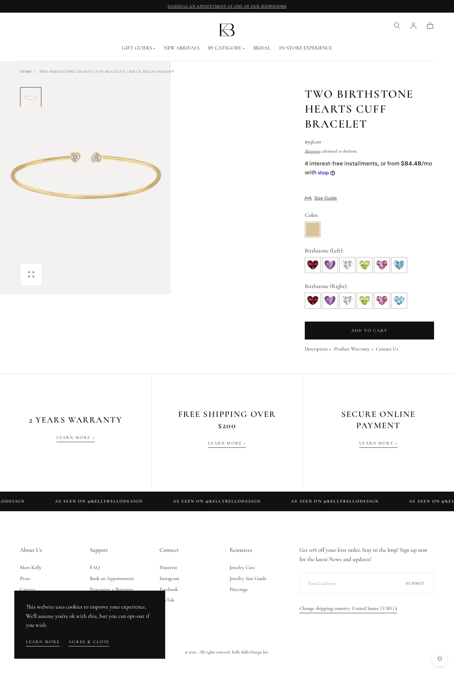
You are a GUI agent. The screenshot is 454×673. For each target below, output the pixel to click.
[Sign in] (413, 26)
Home (26, 71)
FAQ (95, 567)
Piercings (239, 589)
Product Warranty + (353, 349)
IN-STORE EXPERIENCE (305, 48)
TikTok (167, 600)
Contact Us (387, 349)
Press (25, 578)
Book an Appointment (112, 578)
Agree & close (88, 641)
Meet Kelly (31, 567)
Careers (27, 589)
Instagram (169, 578)
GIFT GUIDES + (138, 48)
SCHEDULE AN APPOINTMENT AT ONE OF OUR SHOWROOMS (227, 6)
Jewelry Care (242, 567)
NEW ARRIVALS (181, 48)
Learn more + (76, 437)
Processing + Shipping (111, 589)
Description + (318, 349)
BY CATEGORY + (226, 48)
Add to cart (369, 330)
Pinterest (168, 567)
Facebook (169, 589)
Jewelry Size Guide (248, 578)
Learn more (43, 641)
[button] (397, 26)
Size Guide (325, 198)
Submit (415, 583)
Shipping (312, 151)
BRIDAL (262, 48)
